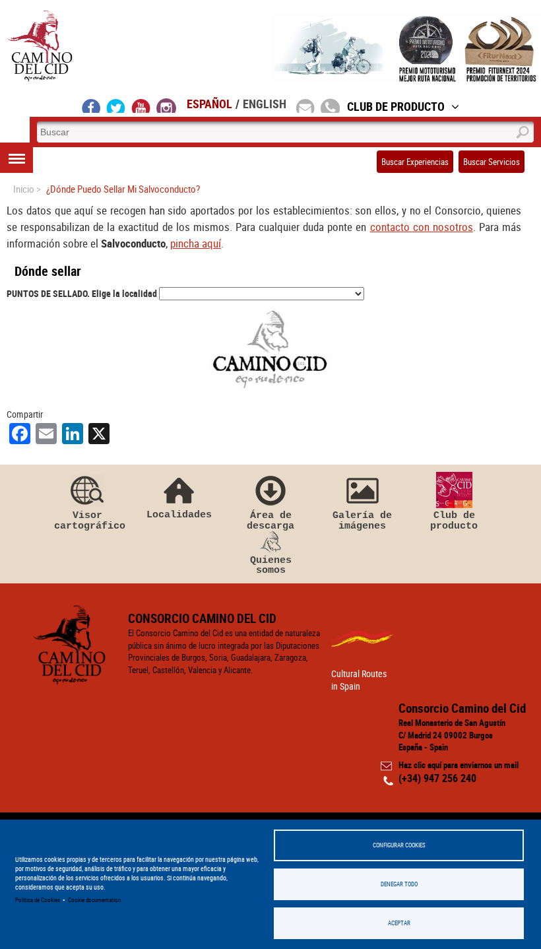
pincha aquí (195, 243)
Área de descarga (270, 520)
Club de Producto (396, 106)
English (264, 104)
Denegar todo (399, 884)
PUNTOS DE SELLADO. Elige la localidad (82, 293)
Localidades (179, 514)
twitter (116, 105)
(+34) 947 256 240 (437, 778)
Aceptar (399, 923)
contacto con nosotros (421, 226)
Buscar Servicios (491, 162)
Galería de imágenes (362, 520)
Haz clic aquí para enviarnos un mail (458, 765)
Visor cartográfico (87, 520)
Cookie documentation (94, 899)
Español (209, 104)
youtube (141, 105)
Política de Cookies (37, 899)
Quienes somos (271, 565)
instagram (166, 105)
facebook (91, 105)
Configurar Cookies (399, 845)
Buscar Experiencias (415, 162)
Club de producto (454, 520)
